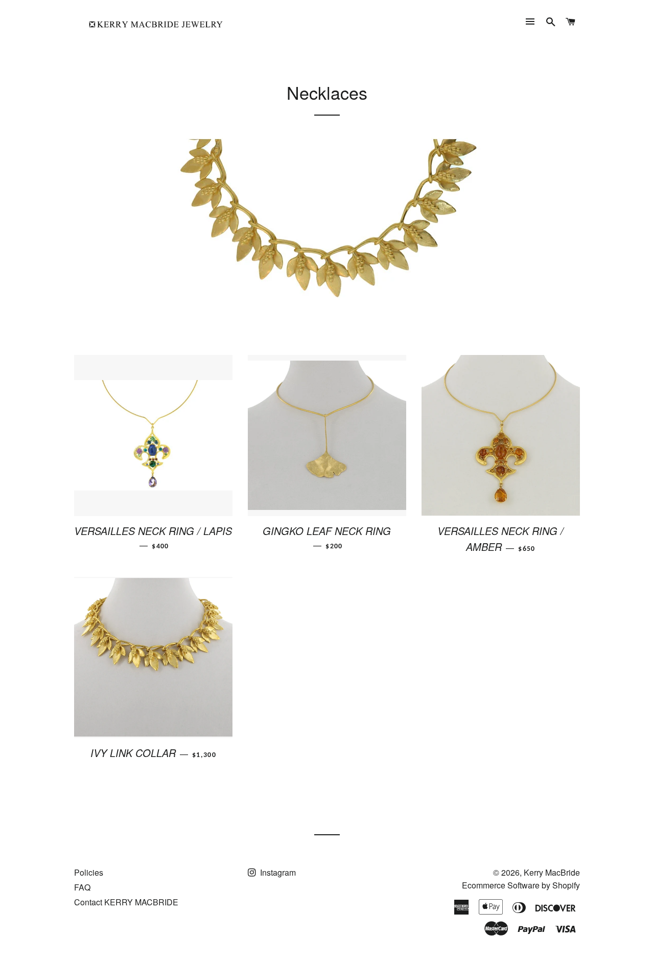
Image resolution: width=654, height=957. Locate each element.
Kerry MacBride (552, 872)
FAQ (82, 887)
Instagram (277, 872)
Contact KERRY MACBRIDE (126, 902)
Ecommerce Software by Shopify (521, 885)
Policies (88, 872)
